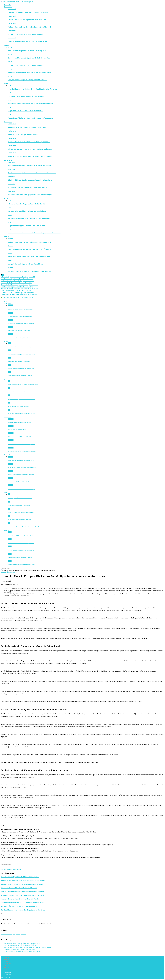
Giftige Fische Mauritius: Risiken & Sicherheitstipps (27, 211)
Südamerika (8, 160)
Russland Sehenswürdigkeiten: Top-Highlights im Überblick (30, 271)
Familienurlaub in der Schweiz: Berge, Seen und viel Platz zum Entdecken (27, 947)
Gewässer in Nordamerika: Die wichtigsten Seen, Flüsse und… (31, 156)
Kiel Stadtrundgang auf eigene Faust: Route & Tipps (27, 20)
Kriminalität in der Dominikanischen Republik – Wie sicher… (30, 180)
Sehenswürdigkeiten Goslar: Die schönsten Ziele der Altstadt (23, 903)
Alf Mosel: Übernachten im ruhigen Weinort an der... (20, 906)
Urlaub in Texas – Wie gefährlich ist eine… (23, 135)
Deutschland (8, 7)
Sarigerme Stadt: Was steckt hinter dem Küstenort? (27, 96)
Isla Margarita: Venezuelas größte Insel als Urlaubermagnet (30, 195)
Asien (6, 83)
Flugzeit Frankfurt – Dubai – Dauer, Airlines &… (25, 111)
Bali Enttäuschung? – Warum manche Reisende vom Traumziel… (32, 173)
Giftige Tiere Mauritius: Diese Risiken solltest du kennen (29, 219)
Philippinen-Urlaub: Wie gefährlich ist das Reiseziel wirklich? (30, 104)
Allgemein (4, 572)
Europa (6, 45)
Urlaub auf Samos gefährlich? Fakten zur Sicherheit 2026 (29, 73)
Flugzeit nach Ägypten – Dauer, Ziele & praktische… (27, 226)
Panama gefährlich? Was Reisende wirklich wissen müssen (29, 166)
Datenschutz (8, 974)
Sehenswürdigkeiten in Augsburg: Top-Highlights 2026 (28, 13)
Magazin (10, 239)
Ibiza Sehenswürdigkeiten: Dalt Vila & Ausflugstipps (27, 51)
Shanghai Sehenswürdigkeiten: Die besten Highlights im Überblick (32, 89)
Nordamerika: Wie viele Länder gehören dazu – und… (27, 127)
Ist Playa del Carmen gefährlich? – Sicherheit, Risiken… (29, 142)
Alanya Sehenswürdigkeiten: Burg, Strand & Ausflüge (27, 80)
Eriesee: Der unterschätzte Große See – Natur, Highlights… (30, 149)
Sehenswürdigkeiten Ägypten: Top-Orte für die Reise (27, 204)
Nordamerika (8, 122)
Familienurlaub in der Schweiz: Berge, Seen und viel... (17, 281)
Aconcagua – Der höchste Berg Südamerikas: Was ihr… (28, 187)
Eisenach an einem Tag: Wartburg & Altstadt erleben (27, 42)
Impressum (7, 973)
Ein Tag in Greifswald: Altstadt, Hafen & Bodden (26, 34)
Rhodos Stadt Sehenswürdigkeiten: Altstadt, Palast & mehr (30, 58)
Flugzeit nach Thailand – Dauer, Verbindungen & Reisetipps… (30, 118)
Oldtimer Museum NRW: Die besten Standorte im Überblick (29, 27)
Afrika (6, 198)
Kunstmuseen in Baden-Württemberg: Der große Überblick (29, 250)
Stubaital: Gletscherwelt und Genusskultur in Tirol (16, 283)
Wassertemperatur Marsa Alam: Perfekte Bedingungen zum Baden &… (34, 233)
